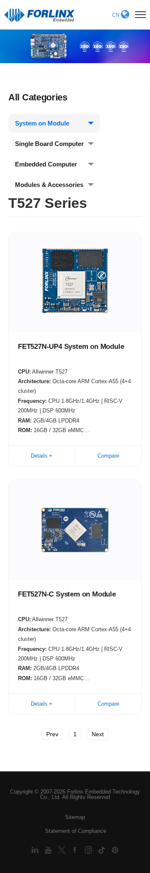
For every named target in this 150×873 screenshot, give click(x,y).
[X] (62, 850)
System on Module (42, 123)
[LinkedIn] (35, 850)
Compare (108, 456)
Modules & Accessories (49, 184)
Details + (41, 456)
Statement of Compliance (75, 831)
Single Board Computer (49, 143)
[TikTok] (102, 850)
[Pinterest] (115, 850)
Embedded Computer (46, 164)
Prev (52, 734)
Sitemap (75, 817)
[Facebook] (75, 850)
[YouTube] (49, 850)
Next (98, 734)
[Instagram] (89, 850)
